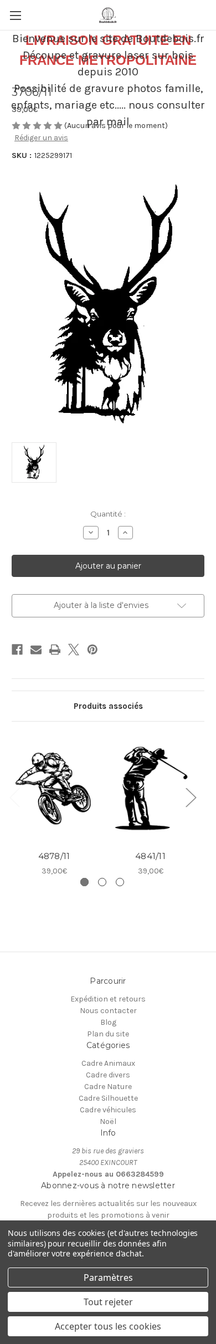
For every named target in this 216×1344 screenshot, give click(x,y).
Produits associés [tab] (108, 706)
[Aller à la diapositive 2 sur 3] (102, 882)
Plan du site (108, 1034)
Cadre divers (108, 1075)
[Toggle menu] (15, 15)
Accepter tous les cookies (108, 1326)
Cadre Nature (108, 1086)
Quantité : (108, 513)
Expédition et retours (108, 999)
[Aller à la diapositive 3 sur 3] (120, 882)
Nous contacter (108, 1010)
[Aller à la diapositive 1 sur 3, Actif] (84, 882)
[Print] (54, 649)
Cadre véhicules (108, 1110)
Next (190, 797)
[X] (73, 649)
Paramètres (108, 1277)
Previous (14, 797)
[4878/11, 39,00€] (54, 788)
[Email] (36, 649)
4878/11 (54, 856)
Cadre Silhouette (108, 1098)
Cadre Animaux (108, 1063)
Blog (108, 1022)
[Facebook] (17, 649)
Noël (108, 1121)
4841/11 (150, 856)
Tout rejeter (108, 1302)
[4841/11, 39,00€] (150, 788)
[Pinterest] (92, 649)
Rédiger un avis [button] (41, 137)
